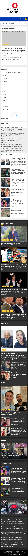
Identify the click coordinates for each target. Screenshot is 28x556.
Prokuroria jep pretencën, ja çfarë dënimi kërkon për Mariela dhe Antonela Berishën (18, 192)
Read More (5, 62)
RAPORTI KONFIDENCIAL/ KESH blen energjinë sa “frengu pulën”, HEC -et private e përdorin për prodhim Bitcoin (14, 267)
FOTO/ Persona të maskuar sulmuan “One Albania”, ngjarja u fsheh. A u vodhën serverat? (11, 140)
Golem (5, 103)
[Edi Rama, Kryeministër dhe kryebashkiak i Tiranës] (14, 234)
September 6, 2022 (6, 55)
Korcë (4, 94)
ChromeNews (11, 554)
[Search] (24, 18)
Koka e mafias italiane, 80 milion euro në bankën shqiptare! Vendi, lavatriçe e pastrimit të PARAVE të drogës (14, 292)
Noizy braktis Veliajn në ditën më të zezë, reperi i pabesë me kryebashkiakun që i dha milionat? (18, 431)
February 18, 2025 (15, 424)
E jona (8, 239)
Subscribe (26, 19)
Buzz (4, 44)
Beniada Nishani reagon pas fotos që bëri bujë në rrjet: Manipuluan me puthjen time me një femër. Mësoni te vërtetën (13, 51)
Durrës (5, 78)
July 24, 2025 (14, 165)
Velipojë (5, 100)
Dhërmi (5, 88)
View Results (14, 115)
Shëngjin (5, 106)
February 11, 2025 (15, 434)
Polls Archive (4, 118)
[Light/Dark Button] (21, 18)
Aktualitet (4, 239)
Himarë (5, 81)
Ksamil (5, 85)
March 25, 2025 (14, 185)
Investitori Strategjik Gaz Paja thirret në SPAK (11, 414)
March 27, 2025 (14, 175)
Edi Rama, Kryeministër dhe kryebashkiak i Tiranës (10, 244)
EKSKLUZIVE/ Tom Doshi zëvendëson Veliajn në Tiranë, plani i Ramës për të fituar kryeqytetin (13, 316)
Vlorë (4, 75)
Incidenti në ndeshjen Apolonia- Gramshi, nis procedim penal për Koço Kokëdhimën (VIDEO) (12, 134)
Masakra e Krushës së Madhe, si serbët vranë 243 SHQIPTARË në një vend (18, 212)
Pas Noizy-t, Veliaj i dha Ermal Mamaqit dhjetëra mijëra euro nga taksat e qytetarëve (18, 421)
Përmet (5, 97)
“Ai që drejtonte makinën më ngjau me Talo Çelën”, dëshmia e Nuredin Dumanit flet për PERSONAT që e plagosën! (12, 150)
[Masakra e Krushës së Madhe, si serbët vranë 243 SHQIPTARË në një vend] (5, 212)
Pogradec (5, 91)
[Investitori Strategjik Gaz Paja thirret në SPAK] (14, 398)
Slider (7, 44)
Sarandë (5, 110)
